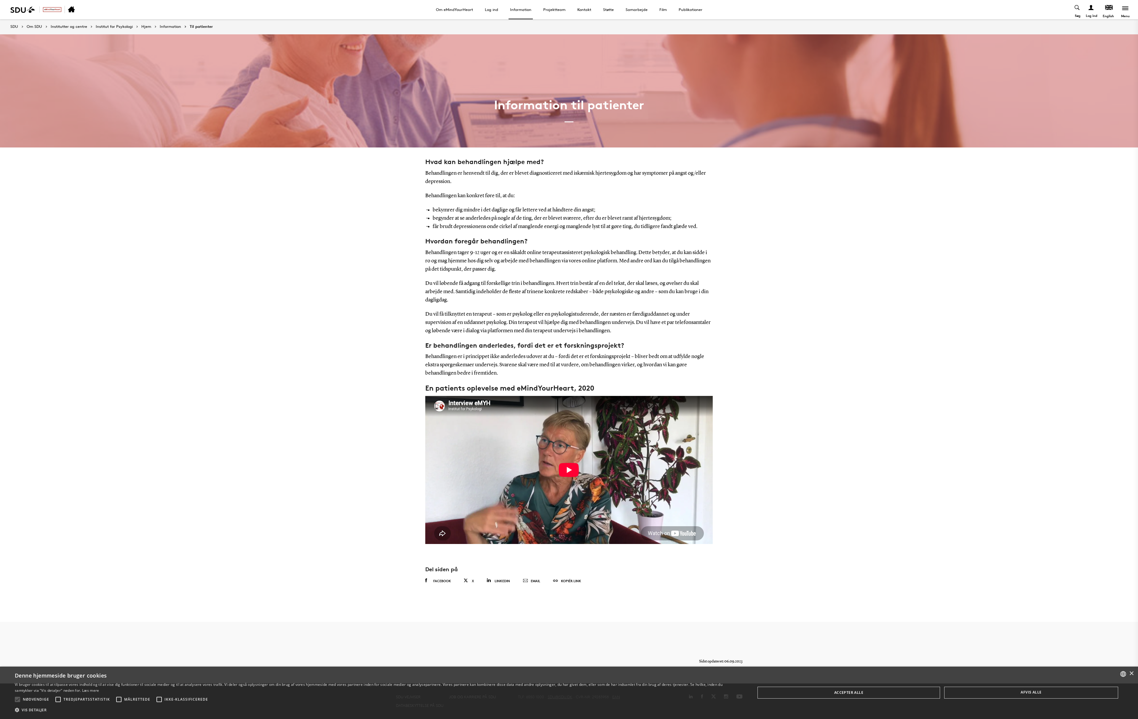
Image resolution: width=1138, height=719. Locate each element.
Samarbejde (637, 9)
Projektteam (554, 9)
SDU (14, 26)
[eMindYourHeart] (52, 10)
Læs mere (90, 690)
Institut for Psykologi (114, 27)
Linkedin (502, 581)
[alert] (569, 693)
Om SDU (34, 27)
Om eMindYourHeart (454, 9)
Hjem (146, 27)
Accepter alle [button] (848, 692)
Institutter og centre (69, 27)
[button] (17, 699)
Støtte (608, 9)
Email (535, 581)
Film (663, 9)
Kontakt (584, 9)
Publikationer (690, 9)
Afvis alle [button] (1031, 692)
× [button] (1131, 673)
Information (520, 9)
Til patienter (201, 27)
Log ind (491, 9)
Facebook (442, 581)
